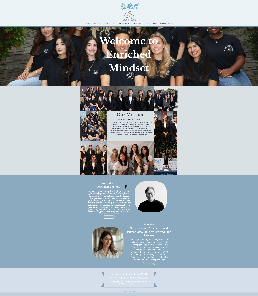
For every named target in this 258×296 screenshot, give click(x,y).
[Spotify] (133, 20)
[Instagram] (128, 20)
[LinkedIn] (131, 20)
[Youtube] (135, 20)
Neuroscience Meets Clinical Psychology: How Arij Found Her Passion (149, 232)
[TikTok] (124, 20)
